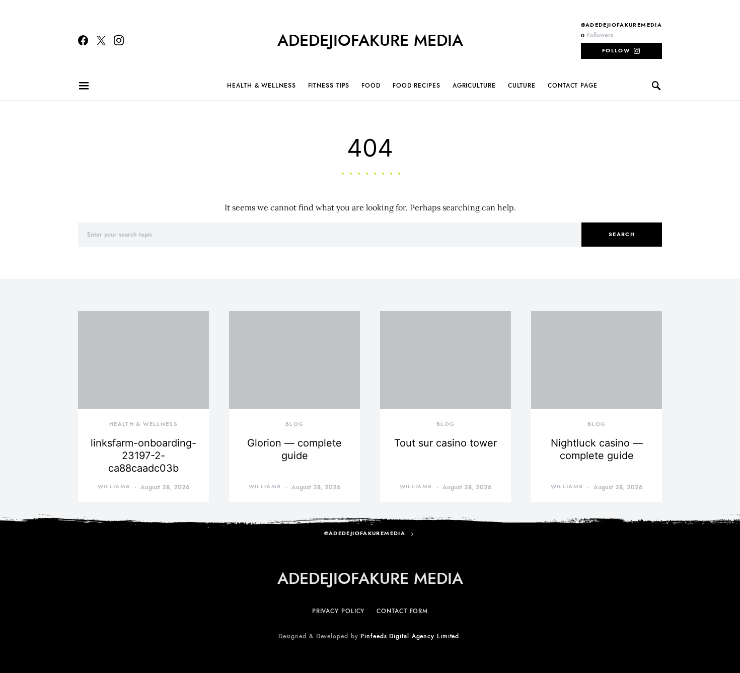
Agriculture (474, 86)
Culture (522, 86)
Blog (294, 424)
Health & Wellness (261, 86)
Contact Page (573, 86)
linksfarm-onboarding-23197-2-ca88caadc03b (143, 455)
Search (622, 234)
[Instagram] (119, 40)
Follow (616, 50)
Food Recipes (416, 86)
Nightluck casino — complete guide (597, 449)
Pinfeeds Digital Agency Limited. (411, 636)
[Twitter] (101, 40)
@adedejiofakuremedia (621, 25)
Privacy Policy (338, 611)
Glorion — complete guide (294, 449)
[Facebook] (83, 40)
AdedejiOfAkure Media (370, 40)
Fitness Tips (329, 86)
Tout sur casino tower (445, 443)
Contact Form (402, 611)
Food (371, 86)
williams (114, 486)
